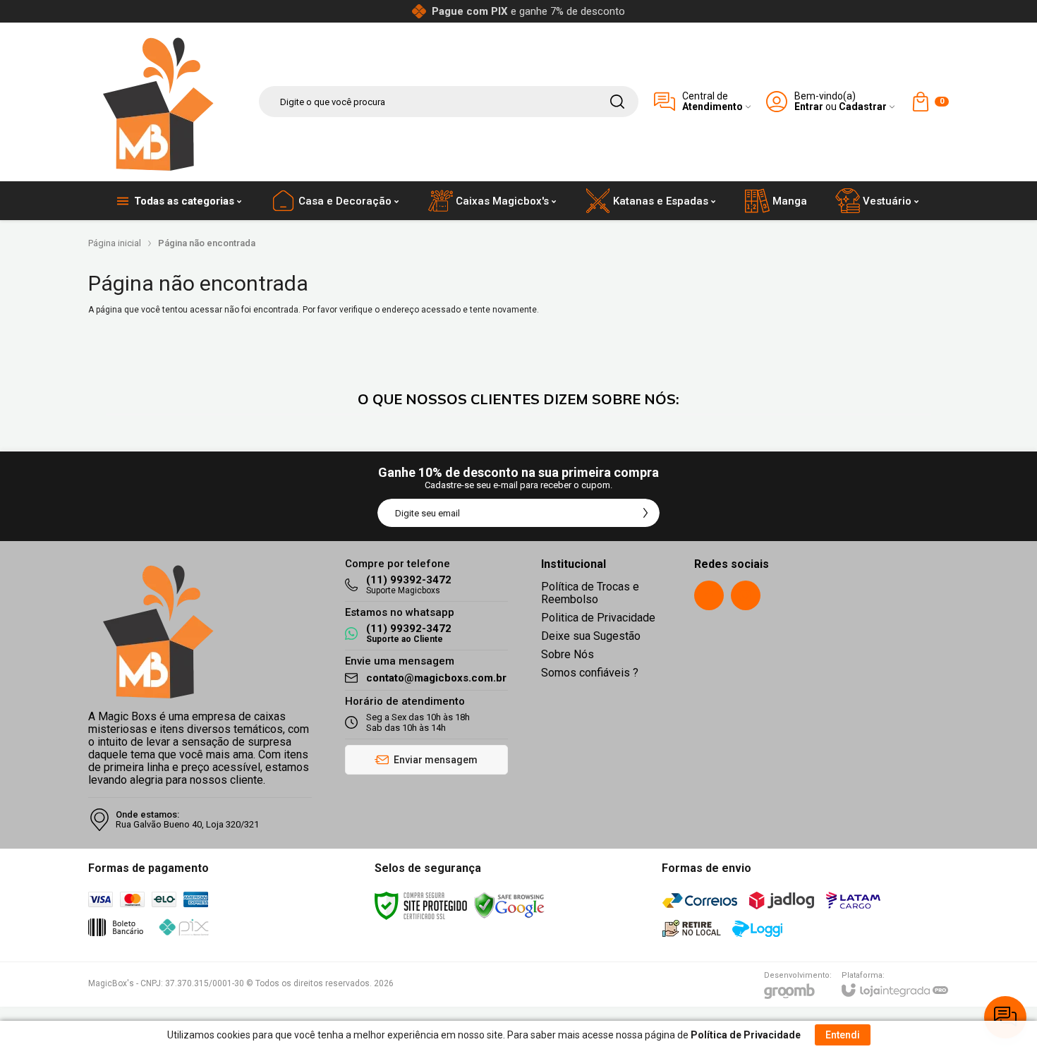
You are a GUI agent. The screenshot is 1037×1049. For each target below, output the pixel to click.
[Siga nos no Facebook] (709, 595)
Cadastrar (863, 107)
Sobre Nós (567, 654)
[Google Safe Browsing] (509, 905)
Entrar (808, 107)
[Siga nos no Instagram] (745, 595)
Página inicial (114, 243)
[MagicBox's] (158, 101)
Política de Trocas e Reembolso (590, 593)
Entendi (842, 1035)
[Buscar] (617, 101)
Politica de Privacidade (598, 617)
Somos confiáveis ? (589, 672)
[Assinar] (645, 513)
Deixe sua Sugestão (591, 636)
